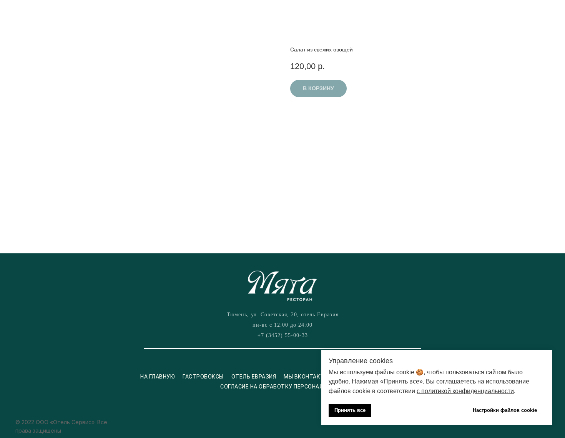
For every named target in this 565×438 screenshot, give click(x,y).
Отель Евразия (253, 377)
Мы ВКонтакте (305, 377)
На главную (157, 377)
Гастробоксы (203, 377)
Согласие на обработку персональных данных (292, 386)
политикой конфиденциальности (467, 391)
